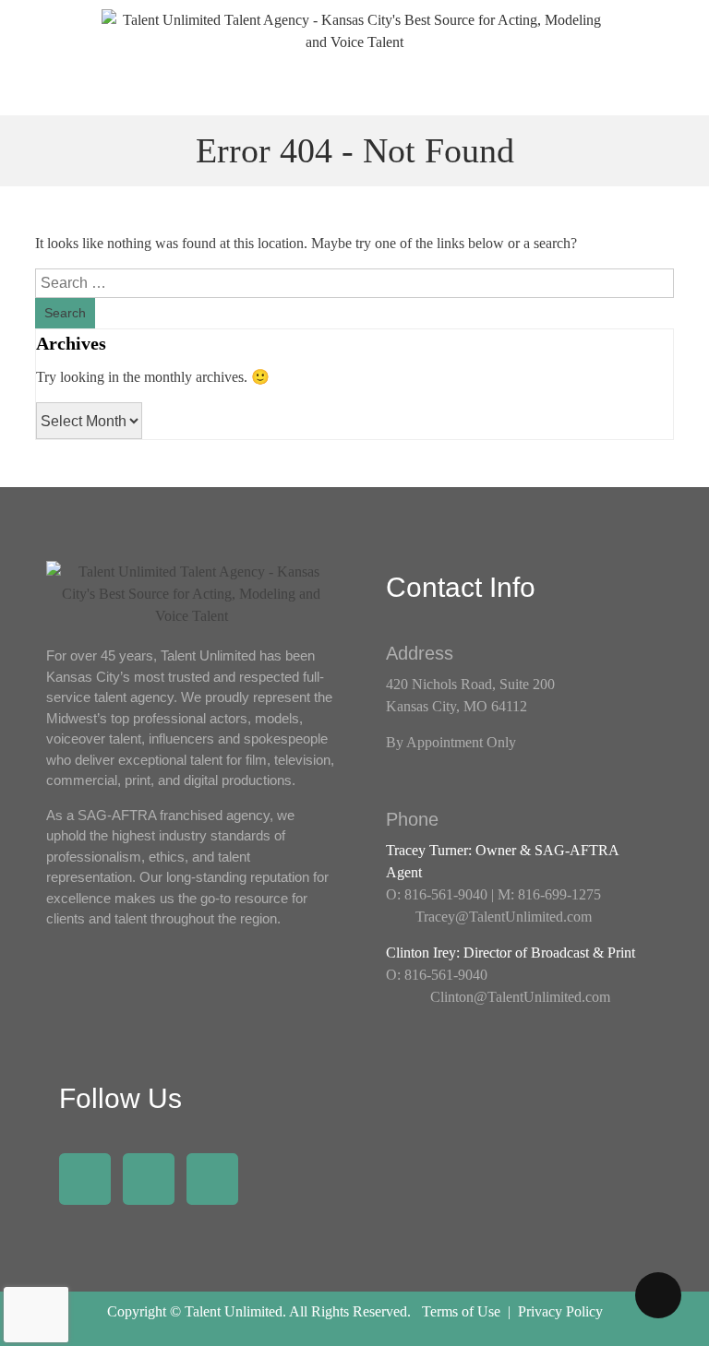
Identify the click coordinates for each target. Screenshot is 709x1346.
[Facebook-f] (85, 1179)
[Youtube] (212, 1179)
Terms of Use (461, 1311)
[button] (354, 89)
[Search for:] (354, 283)
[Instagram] (148, 1179)
